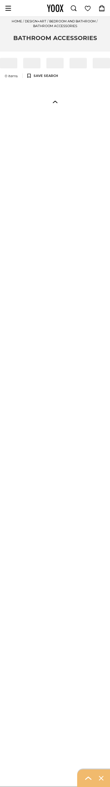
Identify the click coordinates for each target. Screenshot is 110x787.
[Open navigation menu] (8, 8)
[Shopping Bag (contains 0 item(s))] (102, 8)
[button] (55, 102)
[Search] (73, 8)
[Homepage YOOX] (55, 8)
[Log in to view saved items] (88, 8)
